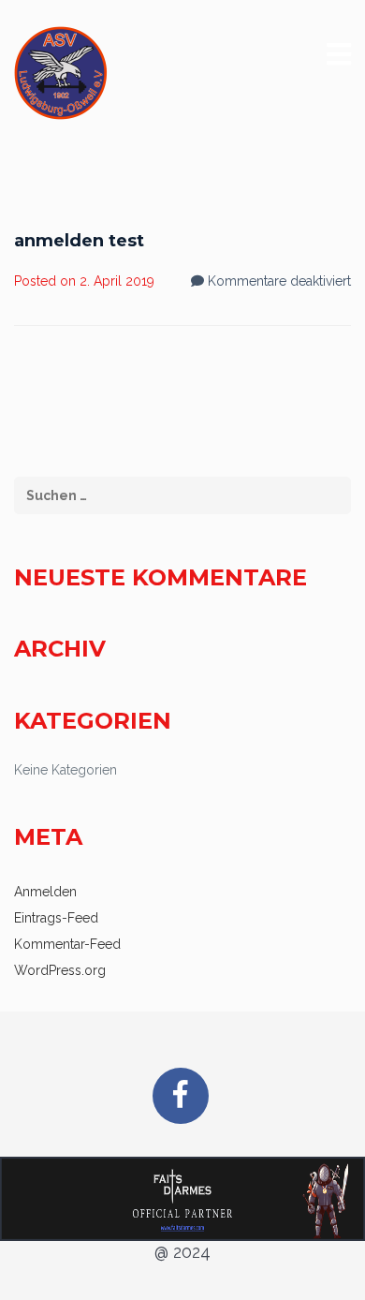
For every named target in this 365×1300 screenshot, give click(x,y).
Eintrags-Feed (56, 917)
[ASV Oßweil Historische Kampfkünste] (61, 73)
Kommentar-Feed (67, 944)
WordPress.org (60, 970)
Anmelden (45, 891)
